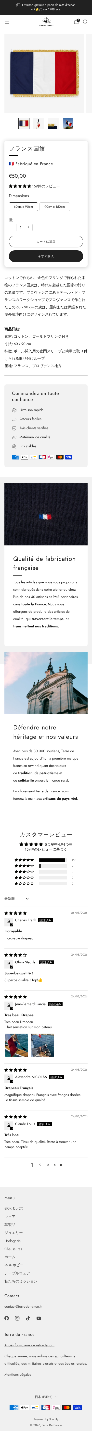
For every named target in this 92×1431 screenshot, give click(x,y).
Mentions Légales (17, 1374)
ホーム (9, 1256)
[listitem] (46, 7)
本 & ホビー (14, 1265)
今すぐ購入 (46, 256)
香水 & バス (14, 1208)
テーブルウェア (17, 1273)
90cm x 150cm (54, 206)
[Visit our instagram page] (17, 1318)
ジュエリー (13, 1232)
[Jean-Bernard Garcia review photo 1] (16, 1045)
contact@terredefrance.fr (23, 1306)
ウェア (9, 1216)
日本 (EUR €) (44, 1397)
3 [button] (48, 1164)
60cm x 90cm (23, 206)
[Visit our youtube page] (38, 1318)
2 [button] (40, 1164)
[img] (15, 913)
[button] (20, 186)
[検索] (85, 21)
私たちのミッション (21, 1281)
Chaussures (13, 1248)
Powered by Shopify (46, 1419)
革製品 (9, 1224)
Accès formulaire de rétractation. (29, 1345)
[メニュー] (6, 21)
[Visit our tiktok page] (28, 1318)
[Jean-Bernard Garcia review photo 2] (42, 1045)
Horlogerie (12, 1240)
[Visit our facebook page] (6, 1318)
